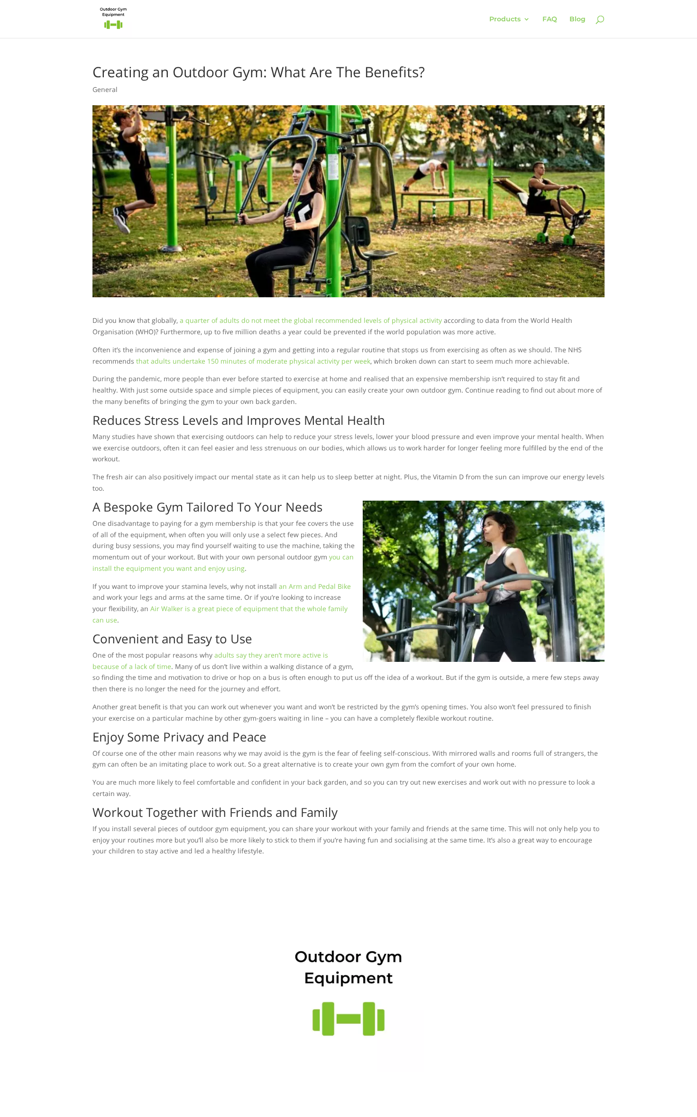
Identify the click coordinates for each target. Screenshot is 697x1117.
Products (505, 19)
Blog (577, 19)
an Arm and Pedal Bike (315, 586)
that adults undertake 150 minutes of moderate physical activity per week (253, 361)
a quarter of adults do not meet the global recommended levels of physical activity (311, 320)
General (105, 89)
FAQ (549, 19)
